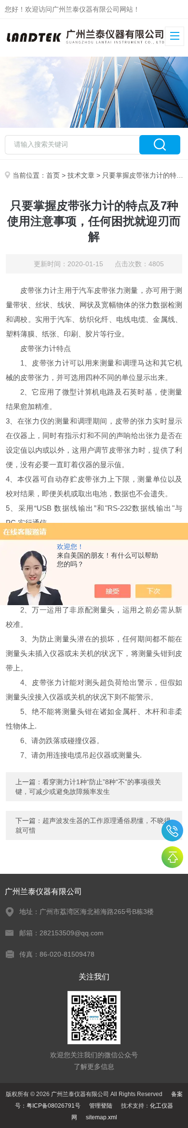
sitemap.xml (101, 1117)
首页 (53, 175)
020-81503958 (172, 830)
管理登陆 (100, 1105)
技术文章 (80, 175)
